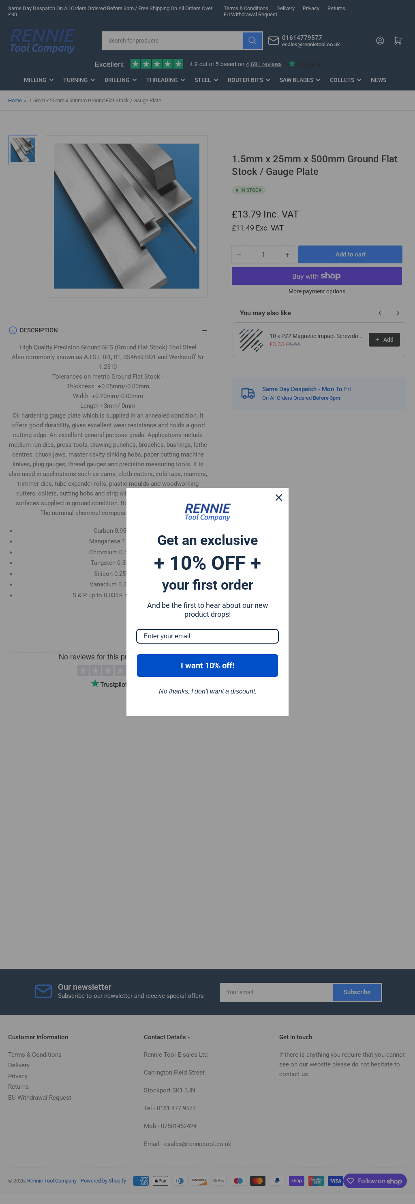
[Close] (279, 497)
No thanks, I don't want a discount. (208, 691)
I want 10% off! (207, 665)
